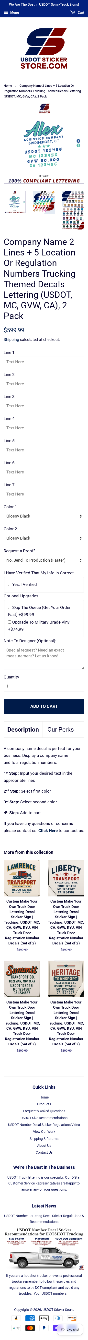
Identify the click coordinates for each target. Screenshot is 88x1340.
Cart (80, 12)
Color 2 (10, 528)
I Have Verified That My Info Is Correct (39, 572)
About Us (44, 1146)
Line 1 (9, 352)
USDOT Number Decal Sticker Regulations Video (44, 1125)
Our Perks (60, 729)
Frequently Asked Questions (44, 1111)
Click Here (48, 830)
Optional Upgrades (21, 595)
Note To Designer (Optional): (30, 640)
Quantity (11, 677)
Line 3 (9, 396)
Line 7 (9, 484)
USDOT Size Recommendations (44, 1118)
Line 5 (9, 440)
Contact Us (44, 1152)
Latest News (44, 1205)
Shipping (11, 339)
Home (8, 85)
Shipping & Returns (44, 1139)
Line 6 (9, 462)
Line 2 (9, 374)
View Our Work (44, 1132)
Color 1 (10, 506)
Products (44, 1104)
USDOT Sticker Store (58, 1310)
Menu (14, 12)
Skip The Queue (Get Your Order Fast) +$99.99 (39, 611)
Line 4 (9, 418)
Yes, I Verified (24, 584)
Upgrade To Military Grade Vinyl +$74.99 (39, 626)
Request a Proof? (19, 550)
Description (23, 729)
